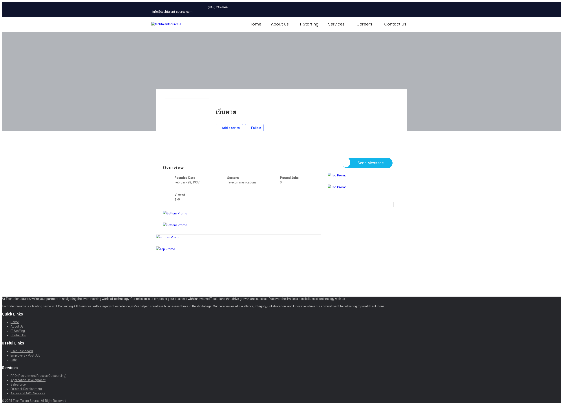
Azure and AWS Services (28, 393)
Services (336, 24)
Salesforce (18, 384)
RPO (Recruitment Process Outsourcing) (38, 375)
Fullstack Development (26, 389)
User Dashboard (22, 351)
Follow (255, 128)
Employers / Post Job (25, 355)
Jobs (14, 360)
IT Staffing (308, 24)
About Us (280, 24)
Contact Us (395, 24)
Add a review (230, 128)
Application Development (28, 380)
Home (255, 24)
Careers (364, 24)
